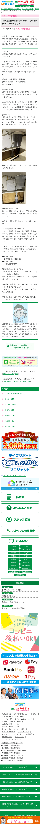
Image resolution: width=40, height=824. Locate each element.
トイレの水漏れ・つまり (23, 719)
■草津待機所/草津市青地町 (10, 753)
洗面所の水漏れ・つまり (11, 727)
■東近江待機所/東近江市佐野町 (12, 760)
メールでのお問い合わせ (24, 6)
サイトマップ (19, 737)
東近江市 (26, 562)
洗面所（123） (10, 415)
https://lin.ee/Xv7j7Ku (10, 374)
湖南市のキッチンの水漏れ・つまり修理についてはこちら (21, 346)
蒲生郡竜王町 (13, 569)
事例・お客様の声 (8, 732)
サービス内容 (7, 719)
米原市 (13, 565)
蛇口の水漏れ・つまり (10, 729)
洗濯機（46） (10, 421)
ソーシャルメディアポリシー (12, 739)
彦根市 (26, 546)
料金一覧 (24, 729)
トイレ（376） (10, 399)
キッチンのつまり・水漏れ (11, 721)
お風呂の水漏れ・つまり (11, 724)
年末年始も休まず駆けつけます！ (14, 602)
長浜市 (13, 550)
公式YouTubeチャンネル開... (12, 590)
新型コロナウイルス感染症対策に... (14, 608)
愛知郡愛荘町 (26, 569)
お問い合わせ (7, 737)
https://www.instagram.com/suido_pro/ (16, 381)
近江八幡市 (26, 550)
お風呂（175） (10, 410)
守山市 (26, 553)
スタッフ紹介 (18, 734)
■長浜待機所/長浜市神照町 (10, 748)
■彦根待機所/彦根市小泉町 (10, 745)
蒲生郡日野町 (26, 565)
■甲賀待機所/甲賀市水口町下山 (12, 755)
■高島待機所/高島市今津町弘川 (12, 758)
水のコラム (6, 734)
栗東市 (13, 556)
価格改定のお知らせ (9, 596)
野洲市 (13, 559)
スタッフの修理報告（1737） (15, 393)
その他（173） (10, 426)
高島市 (13, 562)
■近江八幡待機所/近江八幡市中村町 (13, 750)
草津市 (13, 553)
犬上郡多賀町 (19, 575)
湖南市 (26, 559)
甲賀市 (26, 556)
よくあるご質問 (23, 732)
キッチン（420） (11, 404)
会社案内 (29, 734)
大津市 (13, 546)
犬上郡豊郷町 (13, 572)
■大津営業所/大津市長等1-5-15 (12, 743)
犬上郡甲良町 (26, 572)
